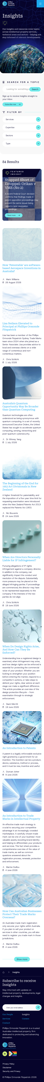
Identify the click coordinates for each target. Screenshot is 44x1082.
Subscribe (38, 1007)
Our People (7, 1014)
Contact (6, 1023)
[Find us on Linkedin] (4, 1053)
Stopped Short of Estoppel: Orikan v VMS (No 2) (20, 184)
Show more (22, 959)
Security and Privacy (11, 1071)
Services (6, 1019)
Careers (25, 1019)
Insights (26, 1014)
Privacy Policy (8, 1064)
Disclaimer (7, 1068)
